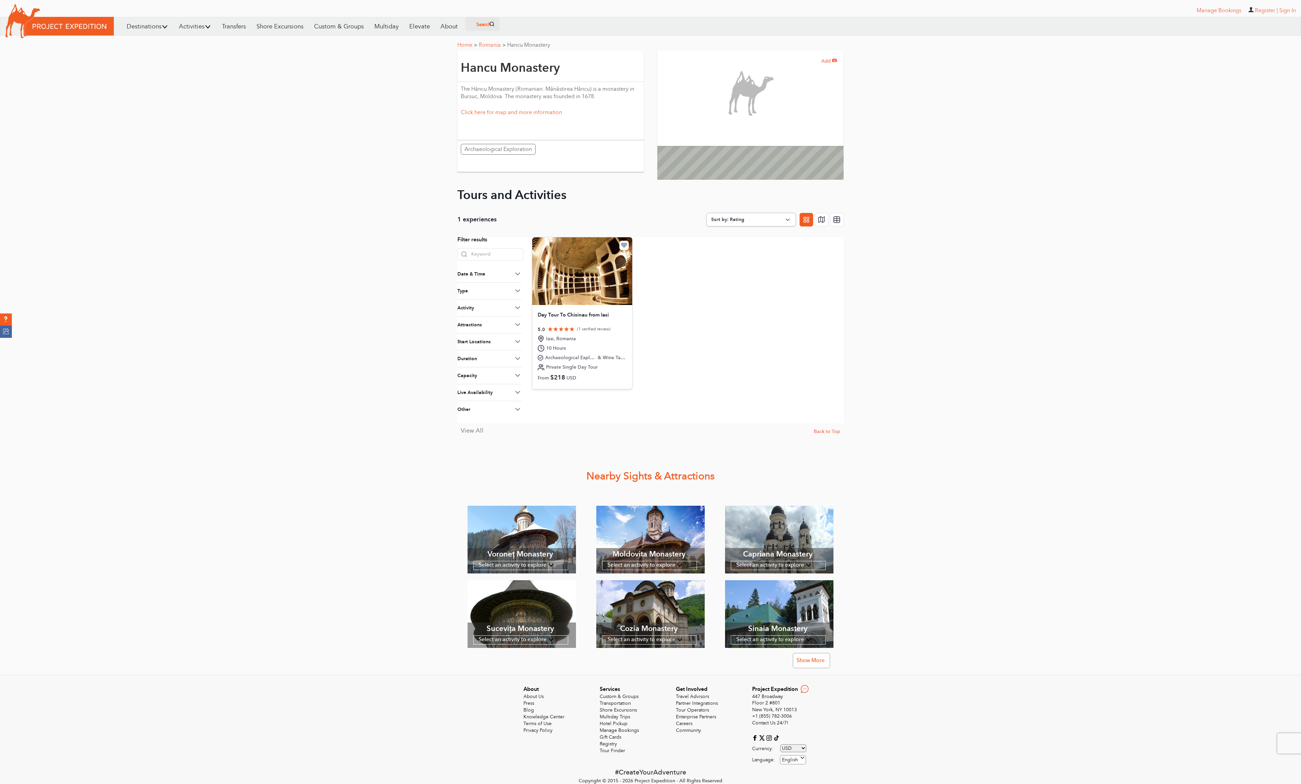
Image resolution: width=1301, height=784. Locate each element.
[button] (6, 319)
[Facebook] (755, 737)
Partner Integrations (697, 703)
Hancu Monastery (528, 45)
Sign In (1287, 10)
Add (829, 61)
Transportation (615, 703)
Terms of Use (537, 723)
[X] (762, 737)
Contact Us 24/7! (770, 723)
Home (467, 45)
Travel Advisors (692, 696)
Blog (528, 710)
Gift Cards (610, 737)
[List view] (837, 219)
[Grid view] (806, 219)
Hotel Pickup (613, 723)
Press (528, 703)
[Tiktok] (776, 737)
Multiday (386, 26)
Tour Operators (692, 710)
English (790, 760)
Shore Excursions (280, 26)
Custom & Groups (339, 26)
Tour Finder (612, 750)
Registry (608, 744)
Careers (684, 723)
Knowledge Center (543, 717)
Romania (492, 45)
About (449, 26)
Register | (1266, 10)
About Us (533, 696)
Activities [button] (192, 26)
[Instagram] (769, 737)
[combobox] (793, 759)
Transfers (234, 26)
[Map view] (821, 219)
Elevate (419, 26)
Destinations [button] (144, 26)
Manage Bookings (619, 730)
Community (688, 730)
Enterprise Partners (696, 717)
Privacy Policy (538, 730)
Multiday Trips (615, 717)
